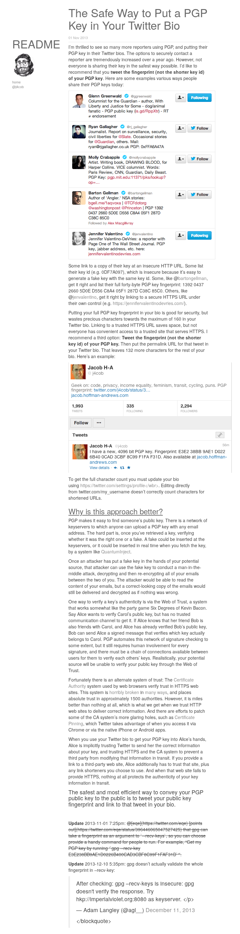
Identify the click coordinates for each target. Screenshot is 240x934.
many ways (156, 692)
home (16, 81)
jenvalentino (85, 297)
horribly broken (124, 692)
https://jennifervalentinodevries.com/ (148, 303)
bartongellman (192, 278)
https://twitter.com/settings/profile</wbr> (119, 485)
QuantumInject (115, 551)
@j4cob (18, 86)
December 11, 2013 (170, 910)
